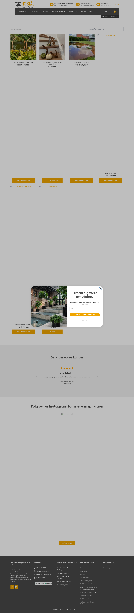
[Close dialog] (100, 288)
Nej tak (84, 320)
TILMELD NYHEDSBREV (85, 314)
